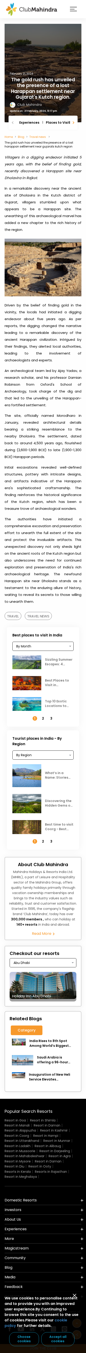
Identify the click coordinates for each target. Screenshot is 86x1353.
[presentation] (13, 122)
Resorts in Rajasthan (51, 1171)
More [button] (9, 1238)
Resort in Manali (17, 1125)
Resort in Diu (14, 1166)
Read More (42, 934)
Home (9, 137)
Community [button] (15, 1257)
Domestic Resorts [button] (21, 1200)
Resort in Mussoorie (20, 1151)
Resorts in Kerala (18, 1171)
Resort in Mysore (18, 1161)
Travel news (38, 137)
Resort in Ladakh (18, 1146)
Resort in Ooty (39, 1166)
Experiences (29, 122)
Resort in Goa (15, 1120)
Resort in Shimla (42, 1120)
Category (27, 1030)
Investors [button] (13, 1209)
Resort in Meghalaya (21, 1176)
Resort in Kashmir (54, 1130)
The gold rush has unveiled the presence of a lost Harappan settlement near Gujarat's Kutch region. (43, 88)
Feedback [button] (14, 1286)
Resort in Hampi (45, 1135)
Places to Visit (58, 122)
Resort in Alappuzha (20, 1130)
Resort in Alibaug (48, 1146)
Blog (21, 137)
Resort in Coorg (17, 1135)
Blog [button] (8, 1267)
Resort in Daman (47, 1125)
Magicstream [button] (17, 1248)
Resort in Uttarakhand (22, 1140)
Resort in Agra (60, 1156)
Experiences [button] (16, 1229)
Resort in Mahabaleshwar (24, 1156)
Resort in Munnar (56, 1140)
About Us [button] (13, 1219)
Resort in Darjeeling (54, 1151)
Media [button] (10, 1277)
